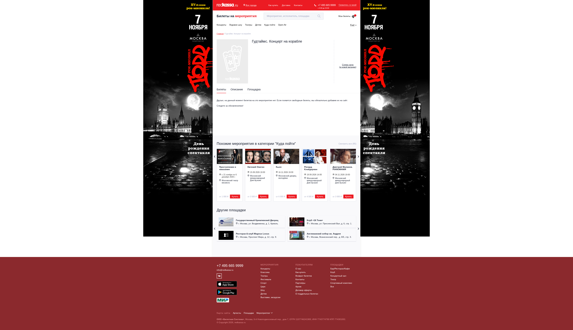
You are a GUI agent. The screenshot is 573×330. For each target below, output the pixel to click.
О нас (298, 268)
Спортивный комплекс (341, 283)
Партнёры (300, 283)
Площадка (254, 89)
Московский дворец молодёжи (287, 177)
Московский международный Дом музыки (257, 178)
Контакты (298, 5)
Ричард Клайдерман (310, 168)
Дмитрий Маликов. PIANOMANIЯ (343, 168)
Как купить (273, 5)
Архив (298, 286)
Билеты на (237, 16)
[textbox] (294, 16)
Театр (333, 279)
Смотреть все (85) (347, 143)
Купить (235, 196)
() (347, 65)
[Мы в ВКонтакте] (219, 275)
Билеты (221, 89)
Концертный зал (338, 276)
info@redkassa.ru (225, 270)
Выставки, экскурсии (270, 297)
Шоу (263, 290)
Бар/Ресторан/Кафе (340, 268)
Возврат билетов (303, 276)
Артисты (237, 313)
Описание (237, 89)
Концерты (265, 268)
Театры (264, 276)
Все (332, 286)
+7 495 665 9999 (327, 5)
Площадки (249, 313)
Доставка (286, 5)
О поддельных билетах (306, 294)
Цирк (263, 286)
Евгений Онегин (256, 167)
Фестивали (266, 279)
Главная (220, 34)
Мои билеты (344, 16)
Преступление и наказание (227, 168)
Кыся (278, 167)
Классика (265, 272)
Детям (264, 294)
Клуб (332, 272)
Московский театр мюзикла (230, 181)
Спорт (264, 283)
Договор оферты (303, 290)
